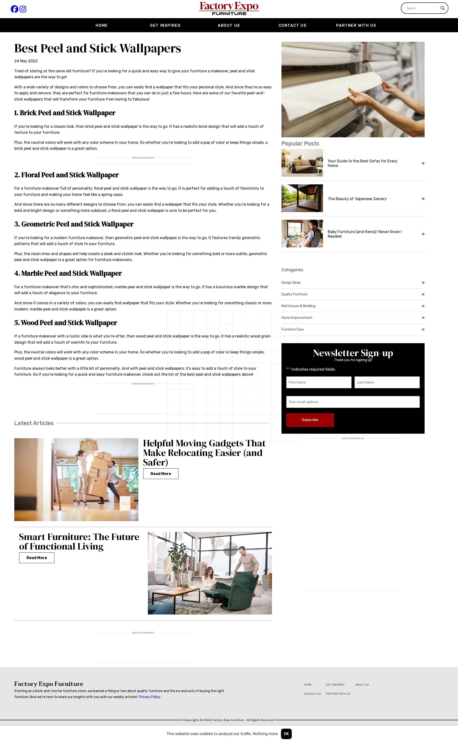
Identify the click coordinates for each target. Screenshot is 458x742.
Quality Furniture (294, 294)
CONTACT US (293, 25)
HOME (102, 25)
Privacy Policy (150, 697)
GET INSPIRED (165, 25)
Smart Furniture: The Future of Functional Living (79, 541)
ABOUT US (229, 25)
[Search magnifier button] (442, 8)
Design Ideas (291, 283)
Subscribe (310, 420)
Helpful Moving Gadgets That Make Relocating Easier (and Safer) (204, 453)
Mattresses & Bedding (298, 306)
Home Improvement (296, 318)
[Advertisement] (143, 399)
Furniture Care (292, 329)
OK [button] (286, 733)
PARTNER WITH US (356, 25)
